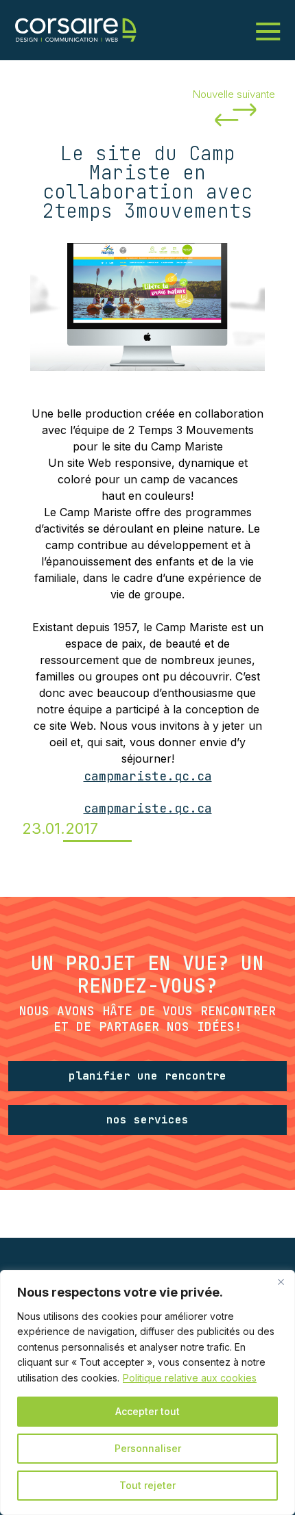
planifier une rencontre (147, 1076)
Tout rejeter (147, 1485)
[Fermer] (280, 1281)
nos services (147, 1119)
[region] (147, 1392)
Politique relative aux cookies (190, 1378)
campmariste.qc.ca (148, 776)
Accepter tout (147, 1411)
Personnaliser (148, 1448)
